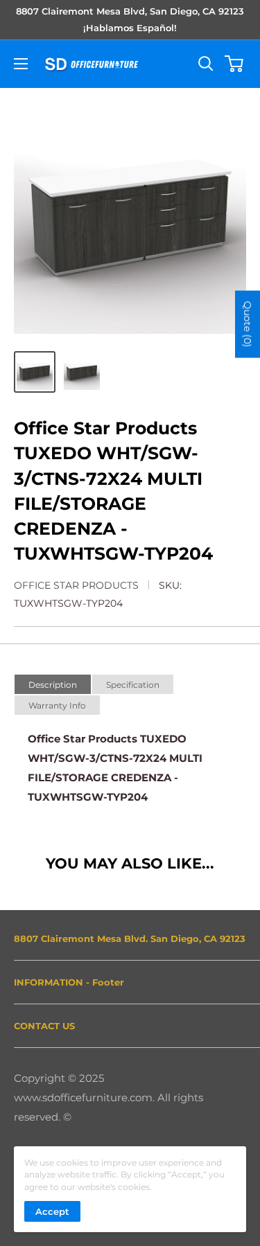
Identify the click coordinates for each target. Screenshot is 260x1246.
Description (52, 684)
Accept (52, 1211)
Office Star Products (76, 585)
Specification (132, 684)
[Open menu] (21, 63)
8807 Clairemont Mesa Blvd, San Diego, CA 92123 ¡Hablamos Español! (130, 19)
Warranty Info (57, 705)
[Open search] (206, 63)
